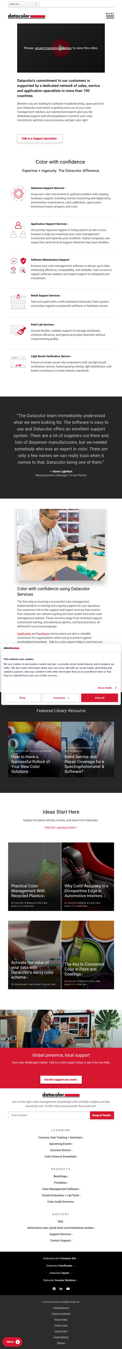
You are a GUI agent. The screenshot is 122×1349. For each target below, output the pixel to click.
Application (24, 633)
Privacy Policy (61, 1325)
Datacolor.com (59, 1258)
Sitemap (61, 1343)
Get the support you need (60, 1079)
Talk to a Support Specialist (39, 138)
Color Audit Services (60, 1201)
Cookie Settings (61, 1337)
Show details (105, 687)
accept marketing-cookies (53, 48)
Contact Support (60, 1240)
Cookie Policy (61, 1331)
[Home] (26, 16)
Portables (60, 1182)
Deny (22, 697)
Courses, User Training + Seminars (60, 1137)
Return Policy (61, 1319)
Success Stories (60, 1150)
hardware (43, 633)
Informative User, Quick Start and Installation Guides (60, 1227)
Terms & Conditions (61, 1313)
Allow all (99, 697)
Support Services (60, 1234)
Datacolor (59, 1265)
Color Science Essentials (60, 1156)
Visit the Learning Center (60, 827)
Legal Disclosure (61, 1307)
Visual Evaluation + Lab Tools (60, 1195)
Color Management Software (60, 1188)
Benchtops (60, 1176)
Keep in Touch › (102, 1115)
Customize (59, 697)
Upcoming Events (60, 1143)
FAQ (60, 1221)
